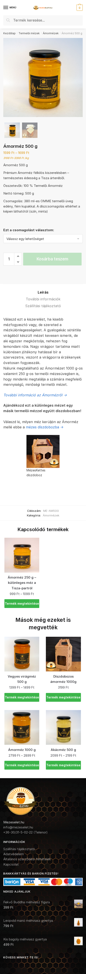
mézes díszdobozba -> (45, 427)
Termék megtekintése (22, 603)
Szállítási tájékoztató (43, 306)
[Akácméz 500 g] (63, 727)
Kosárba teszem (52, 259)
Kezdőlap (9, 33)
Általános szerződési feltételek (27, 859)
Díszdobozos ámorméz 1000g (63, 679)
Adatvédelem (13, 854)
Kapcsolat (11, 864)
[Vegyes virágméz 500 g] (21, 654)
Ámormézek (51, 33)
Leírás (43, 292)
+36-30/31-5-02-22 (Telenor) (25, 832)
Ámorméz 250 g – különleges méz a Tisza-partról (22, 582)
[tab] (43, 292)
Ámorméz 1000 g (22, 750)
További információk (43, 299)
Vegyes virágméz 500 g (22, 679)
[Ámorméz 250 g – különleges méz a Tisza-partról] (21, 555)
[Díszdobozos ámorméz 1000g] (63, 654)
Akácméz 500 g (63, 750)
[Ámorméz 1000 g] (21, 727)
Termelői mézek (29, 33)
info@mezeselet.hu (18, 827)
